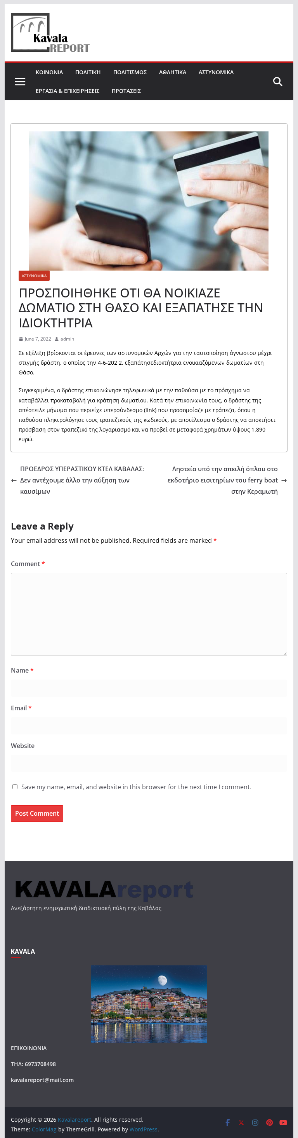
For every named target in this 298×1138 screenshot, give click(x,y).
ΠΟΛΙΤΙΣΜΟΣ (130, 72)
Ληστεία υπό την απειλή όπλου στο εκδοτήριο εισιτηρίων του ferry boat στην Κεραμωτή (223, 480)
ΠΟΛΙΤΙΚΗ (88, 72)
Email (21, 708)
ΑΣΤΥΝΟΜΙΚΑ (216, 72)
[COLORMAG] (103, 881)
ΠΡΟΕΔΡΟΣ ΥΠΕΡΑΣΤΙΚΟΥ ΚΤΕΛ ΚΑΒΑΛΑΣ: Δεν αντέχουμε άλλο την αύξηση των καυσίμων (82, 480)
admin (67, 339)
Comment (28, 563)
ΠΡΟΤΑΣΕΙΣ (126, 90)
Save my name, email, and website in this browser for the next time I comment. (136, 787)
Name (22, 670)
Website (23, 745)
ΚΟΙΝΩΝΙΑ (49, 72)
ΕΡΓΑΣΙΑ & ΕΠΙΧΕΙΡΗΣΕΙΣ (67, 90)
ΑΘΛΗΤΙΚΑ (172, 72)
